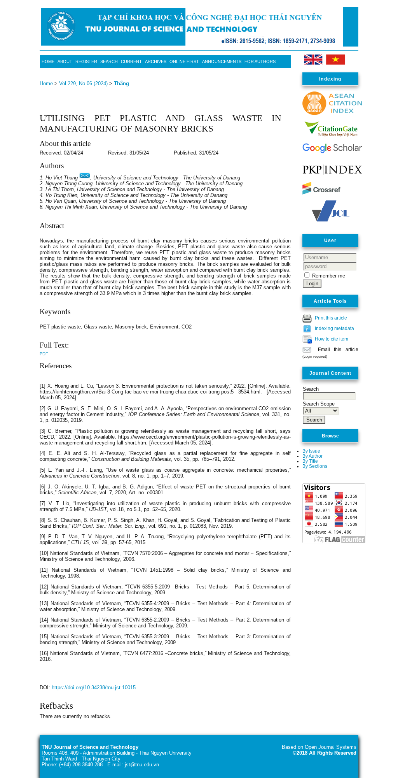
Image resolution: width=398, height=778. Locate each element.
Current (131, 61)
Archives (155, 61)
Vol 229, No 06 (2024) (83, 83)
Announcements (221, 61)
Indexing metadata (334, 328)
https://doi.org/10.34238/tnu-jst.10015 (94, 687)
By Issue (311, 450)
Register (86, 61)
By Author (312, 455)
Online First (184, 61)
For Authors (260, 61)
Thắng (121, 83)
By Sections (314, 466)
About (65, 61)
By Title (310, 461)
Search (109, 61)
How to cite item (331, 338)
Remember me (328, 276)
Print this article (331, 317)
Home (48, 61)
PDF (44, 353)
